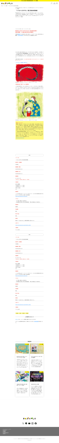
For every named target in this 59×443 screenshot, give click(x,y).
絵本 (20, 313)
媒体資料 (4, 433)
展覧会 (17, 313)
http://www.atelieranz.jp (20, 137)
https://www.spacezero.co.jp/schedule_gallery (23, 225)
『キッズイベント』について (7, 429)
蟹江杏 (19, 34)
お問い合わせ (5, 430)
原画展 (27, 313)
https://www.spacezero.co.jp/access (21, 196)
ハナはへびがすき (20, 35)
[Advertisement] (29, 45)
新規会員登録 (36, 321)
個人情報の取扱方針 (6, 432)
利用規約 (4, 431)
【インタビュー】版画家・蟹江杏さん (21, 62)
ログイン (16, 319)
